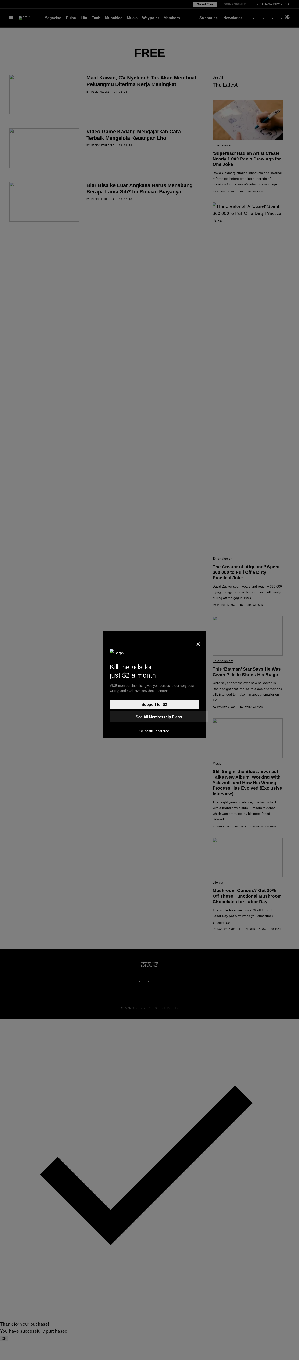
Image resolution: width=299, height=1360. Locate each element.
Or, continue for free (154, 731)
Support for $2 (154, 705)
